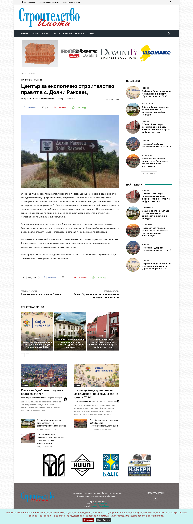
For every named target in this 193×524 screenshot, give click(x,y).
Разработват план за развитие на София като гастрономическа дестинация (155, 162)
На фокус (31, 73)
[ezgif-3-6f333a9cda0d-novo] (40, 53)
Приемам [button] (88, 520)
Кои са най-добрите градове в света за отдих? (42, 392)
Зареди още (148, 173)
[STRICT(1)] (155, 53)
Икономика (147, 155)
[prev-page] (23, 355)
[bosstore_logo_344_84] (79, 53)
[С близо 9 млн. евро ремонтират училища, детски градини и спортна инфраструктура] (103, 331)
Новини (37, 80)
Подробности (103, 520)
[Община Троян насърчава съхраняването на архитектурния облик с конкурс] (70, 331)
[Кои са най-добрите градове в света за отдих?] (44, 375)
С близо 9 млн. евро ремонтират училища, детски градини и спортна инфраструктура (103, 343)
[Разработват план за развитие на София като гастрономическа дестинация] (80, 423)
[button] (168, 33)
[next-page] (27, 355)
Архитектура (70, 336)
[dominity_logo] (119, 53)
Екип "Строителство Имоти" (41, 98)
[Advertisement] (128, 17)
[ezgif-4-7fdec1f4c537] (139, 465)
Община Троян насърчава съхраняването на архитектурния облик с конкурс (70, 343)
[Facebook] (170, 2)
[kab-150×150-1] (53, 465)
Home (23, 73)
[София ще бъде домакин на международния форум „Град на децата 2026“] (37, 331)
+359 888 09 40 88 (98, 504)
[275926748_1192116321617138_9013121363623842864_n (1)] (82, 465)
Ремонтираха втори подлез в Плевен (41, 294)
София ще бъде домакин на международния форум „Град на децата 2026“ (37, 344)
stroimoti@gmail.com (100, 506)
